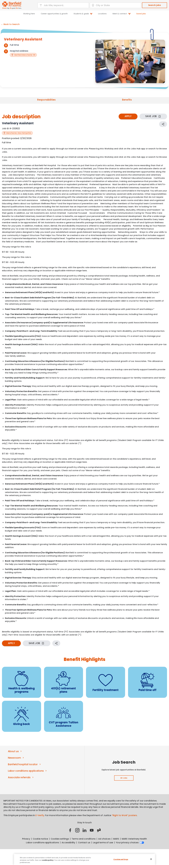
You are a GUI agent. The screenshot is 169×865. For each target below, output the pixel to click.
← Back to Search (10, 24)
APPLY (128, 116)
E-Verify (40, 815)
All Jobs (123, 778)
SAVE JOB (151, 116)
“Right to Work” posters (124, 815)
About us (13, 751)
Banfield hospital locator (23, 764)
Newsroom (14, 757)
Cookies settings (120, 859)
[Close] (151, 859)
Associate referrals (19, 777)
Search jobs (154, 5)
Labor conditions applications (26, 771)
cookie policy (47, 860)
